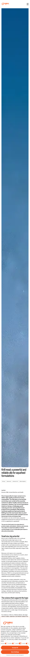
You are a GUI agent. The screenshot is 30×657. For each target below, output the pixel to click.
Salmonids (9, 481)
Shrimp (3, 481)
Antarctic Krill (15, 481)
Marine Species (23, 481)
